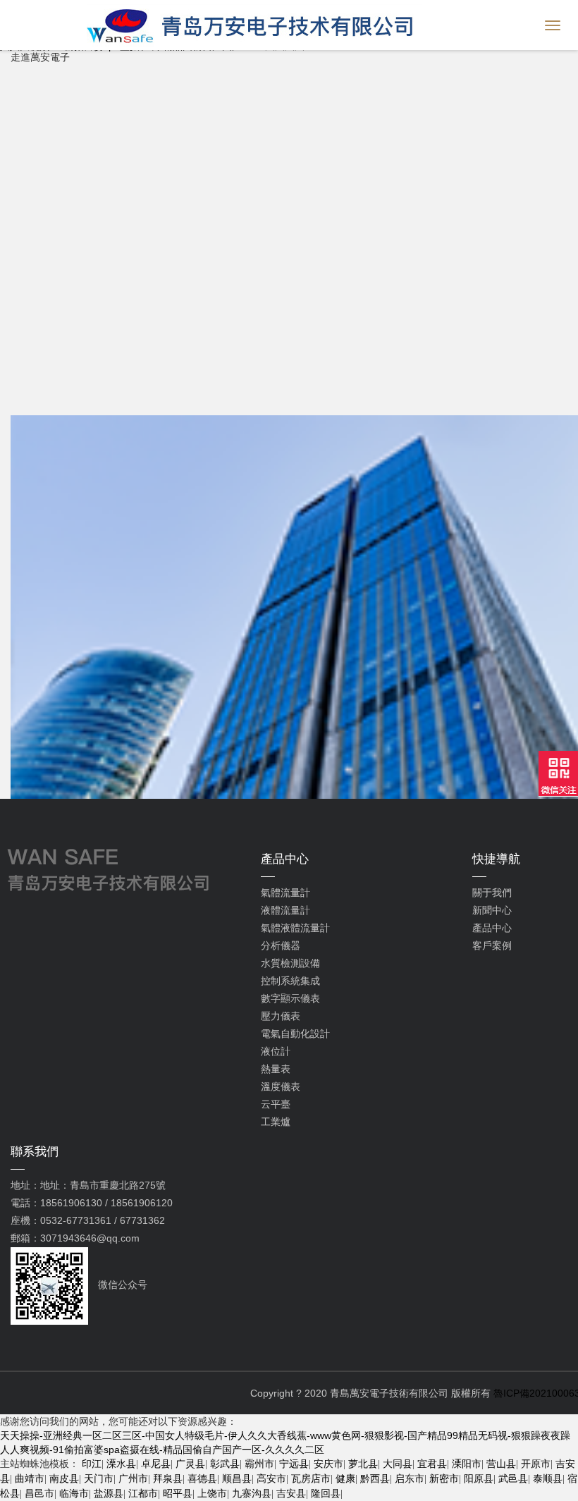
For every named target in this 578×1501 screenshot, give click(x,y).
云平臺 (275, 1104)
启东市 (409, 1478)
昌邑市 (39, 1493)
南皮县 (64, 1478)
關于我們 (492, 892)
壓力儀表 (280, 1016)
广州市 (133, 1478)
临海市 (74, 1493)
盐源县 (108, 1493)
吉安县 (291, 1493)
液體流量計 (285, 910)
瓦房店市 (311, 1478)
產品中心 (492, 927)
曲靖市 (29, 1478)
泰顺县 (547, 1478)
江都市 (143, 1493)
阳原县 (478, 1478)
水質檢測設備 (290, 963)
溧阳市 (466, 1463)
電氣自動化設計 (295, 1033)
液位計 (275, 1051)
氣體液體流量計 (295, 927)
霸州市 (259, 1463)
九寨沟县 (251, 1493)
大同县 (397, 1463)
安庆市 (328, 1463)
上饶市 (212, 1493)
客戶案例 (492, 945)
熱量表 (275, 1068)
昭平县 (177, 1493)
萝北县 (363, 1463)
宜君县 (432, 1463)
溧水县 (121, 1463)
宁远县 (294, 1463)
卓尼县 (156, 1463)
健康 (345, 1478)
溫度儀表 (280, 1086)
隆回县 (325, 1493)
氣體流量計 (285, 892)
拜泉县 (168, 1478)
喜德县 (202, 1478)
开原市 (536, 1463)
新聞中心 (492, 910)
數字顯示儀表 (290, 998)
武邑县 (513, 1478)
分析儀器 (280, 945)
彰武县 (225, 1463)
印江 (92, 1463)
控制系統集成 (290, 980)
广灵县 (190, 1463)
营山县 (501, 1463)
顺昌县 (237, 1478)
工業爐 (275, 1121)
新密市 (444, 1478)
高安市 (271, 1478)
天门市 (98, 1478)
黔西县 (375, 1478)
